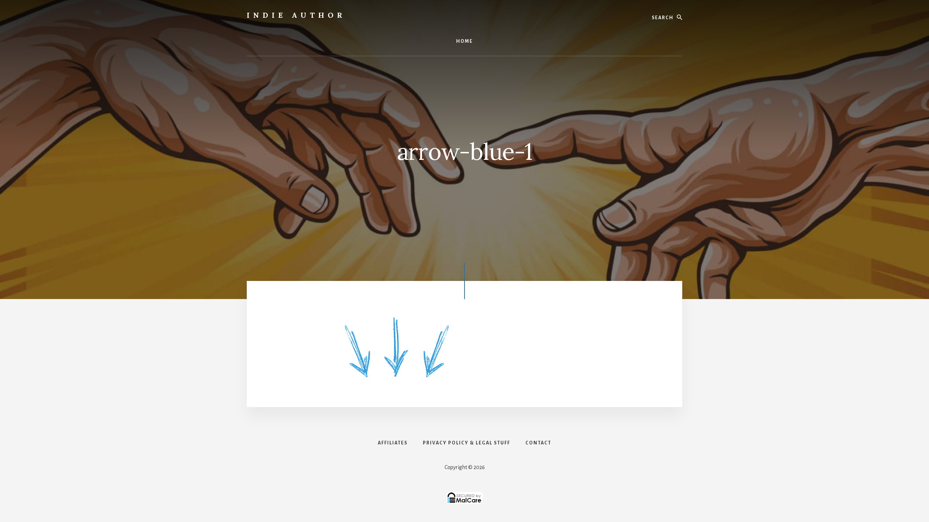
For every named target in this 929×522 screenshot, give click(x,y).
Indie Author (296, 15)
